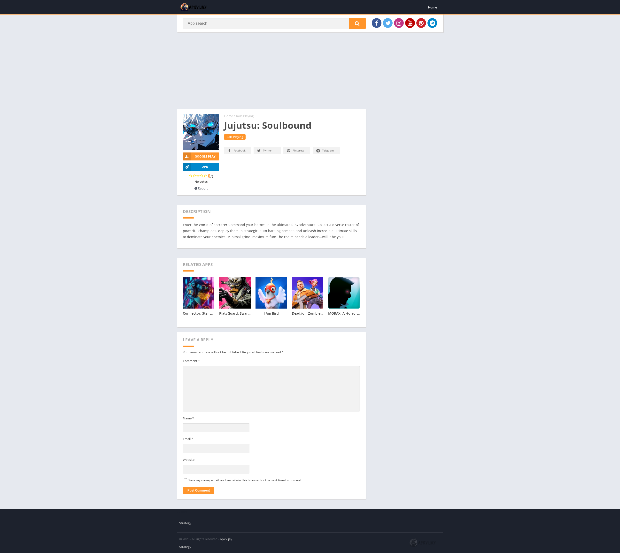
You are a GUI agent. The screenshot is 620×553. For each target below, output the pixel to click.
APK (205, 167)
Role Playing (245, 116)
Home (432, 7)
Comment (191, 361)
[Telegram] (432, 23)
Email (188, 439)
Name (188, 418)
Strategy (185, 523)
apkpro (182, 511)
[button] (357, 23)
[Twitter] (388, 23)
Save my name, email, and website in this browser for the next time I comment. (245, 480)
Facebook (239, 150)
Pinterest (298, 150)
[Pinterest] (421, 23)
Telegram (328, 150)
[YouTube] (410, 23)
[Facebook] (376, 23)
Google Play (205, 156)
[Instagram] (399, 23)
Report (202, 188)
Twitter (267, 150)
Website (188, 459)
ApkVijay (226, 539)
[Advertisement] (271, 73)
